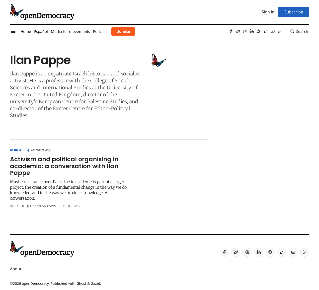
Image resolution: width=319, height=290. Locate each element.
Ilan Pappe (48, 206)
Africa (15, 150)
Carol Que (23, 206)
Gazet (95, 283)
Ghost (81, 283)
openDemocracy (35, 283)
